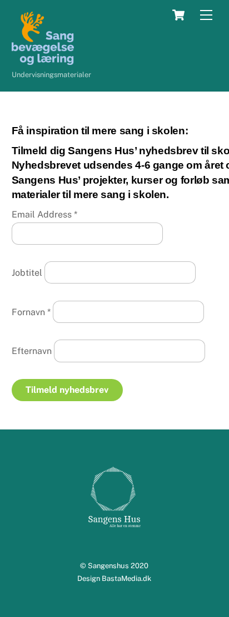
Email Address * (44, 214)
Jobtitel (27, 272)
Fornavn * (31, 311)
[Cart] (178, 15)
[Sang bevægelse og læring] (43, 60)
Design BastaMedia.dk (114, 578)
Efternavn (32, 351)
